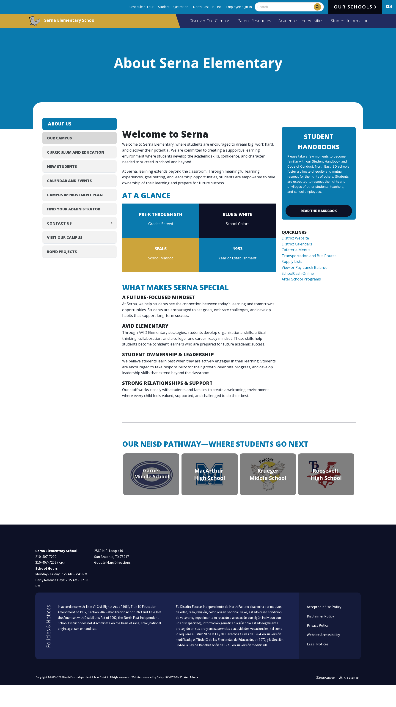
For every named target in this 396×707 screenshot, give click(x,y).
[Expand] (113, 223)
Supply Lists (292, 261)
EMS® (179, 677)
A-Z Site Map (351, 677)
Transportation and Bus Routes (309, 255)
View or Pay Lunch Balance (304, 267)
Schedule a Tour (141, 7)
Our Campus (59, 138)
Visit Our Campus (64, 237)
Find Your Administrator (73, 209)
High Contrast (327, 677)
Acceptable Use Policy (323, 606)
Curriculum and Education (75, 152)
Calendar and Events (69, 180)
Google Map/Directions (112, 562)
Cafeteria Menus (296, 249)
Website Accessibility (323, 634)
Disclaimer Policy (320, 616)
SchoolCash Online (298, 273)
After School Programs (301, 279)
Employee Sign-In (239, 7)
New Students (62, 166)
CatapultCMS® (165, 677)
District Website (295, 238)
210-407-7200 (45, 556)
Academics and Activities (300, 20)
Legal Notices (317, 644)
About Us (60, 124)
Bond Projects (62, 251)
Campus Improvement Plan (75, 194)
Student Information (349, 20)
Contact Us (59, 223)
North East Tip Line (207, 7)
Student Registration (173, 7)
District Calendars (297, 244)
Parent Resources (254, 20)
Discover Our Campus (209, 20)
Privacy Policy (317, 625)
